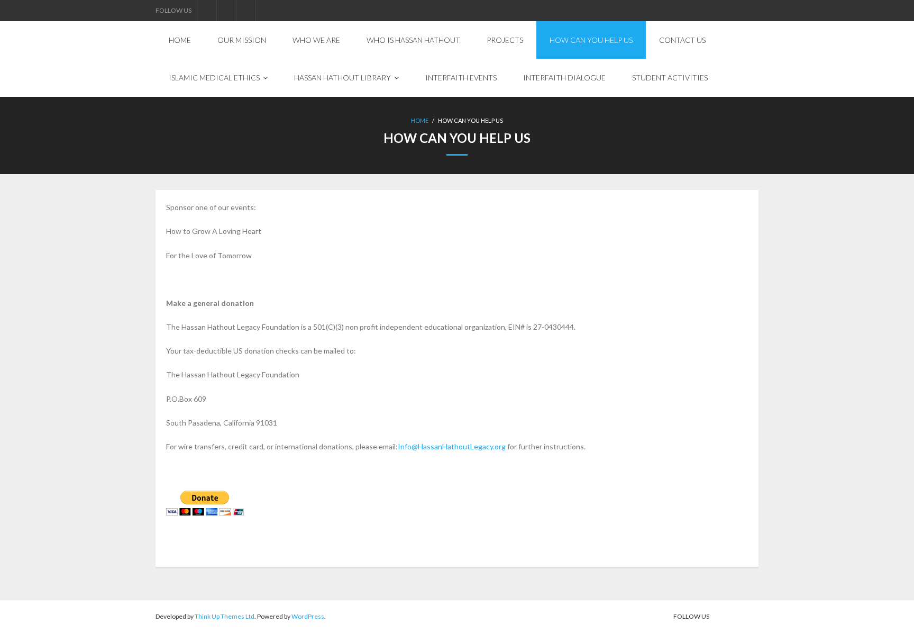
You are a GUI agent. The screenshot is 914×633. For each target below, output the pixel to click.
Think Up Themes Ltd (224, 616)
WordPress (307, 616)
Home (419, 120)
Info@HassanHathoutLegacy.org (452, 446)
